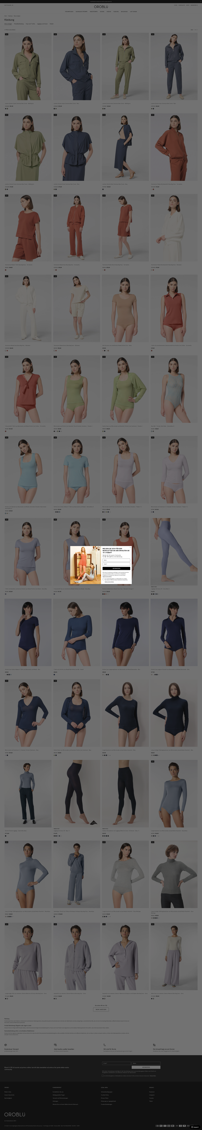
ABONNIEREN (116, 568)
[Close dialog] (130, 547)
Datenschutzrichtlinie (107, 576)
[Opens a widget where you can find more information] (195, 1127)
